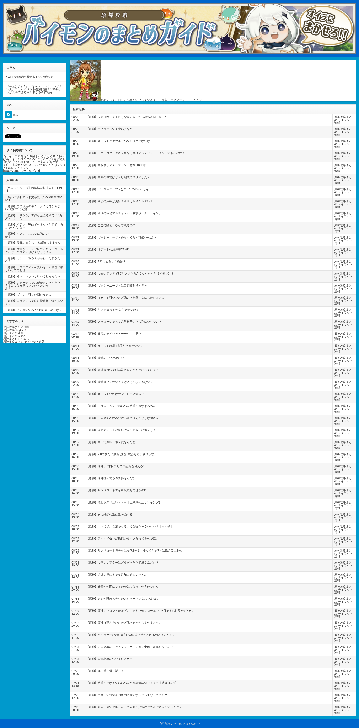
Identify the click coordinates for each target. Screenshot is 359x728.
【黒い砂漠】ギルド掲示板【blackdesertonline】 (34, 198)
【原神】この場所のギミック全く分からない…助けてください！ (32, 207)
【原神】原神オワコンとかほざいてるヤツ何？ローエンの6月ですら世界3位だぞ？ (140, 611)
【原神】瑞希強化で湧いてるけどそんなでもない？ (119, 382)
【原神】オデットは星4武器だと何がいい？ (114, 346)
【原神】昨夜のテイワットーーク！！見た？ (115, 334)
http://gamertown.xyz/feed (21, 171)
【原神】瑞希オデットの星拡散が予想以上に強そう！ (121, 430)
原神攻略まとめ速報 (16, 327)
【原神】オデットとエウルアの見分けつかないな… (119, 141)
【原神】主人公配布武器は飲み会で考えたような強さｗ (122, 418)
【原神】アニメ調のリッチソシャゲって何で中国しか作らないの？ (129, 647)
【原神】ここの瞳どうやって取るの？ (110, 225)
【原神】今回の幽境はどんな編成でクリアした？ (118, 177)
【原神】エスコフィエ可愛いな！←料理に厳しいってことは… (34, 268)
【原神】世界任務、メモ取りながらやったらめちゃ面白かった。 (128, 117)
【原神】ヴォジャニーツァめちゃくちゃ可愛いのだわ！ (122, 237)
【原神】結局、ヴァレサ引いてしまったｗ (32, 276)
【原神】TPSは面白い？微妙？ (106, 261)
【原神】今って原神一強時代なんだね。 (112, 442)
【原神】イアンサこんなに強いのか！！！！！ (27, 235)
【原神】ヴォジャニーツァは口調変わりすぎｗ (116, 285)
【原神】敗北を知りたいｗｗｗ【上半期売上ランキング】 (124, 502)
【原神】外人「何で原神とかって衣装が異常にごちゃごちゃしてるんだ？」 (135, 707)
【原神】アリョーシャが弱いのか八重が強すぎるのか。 (122, 406)
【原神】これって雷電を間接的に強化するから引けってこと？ (126, 695)
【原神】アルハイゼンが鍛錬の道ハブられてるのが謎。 (122, 538)
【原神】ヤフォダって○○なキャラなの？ (112, 309)
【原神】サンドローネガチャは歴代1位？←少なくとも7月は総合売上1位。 (135, 550)
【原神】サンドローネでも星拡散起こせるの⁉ (116, 490)
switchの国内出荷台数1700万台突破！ (31, 77)
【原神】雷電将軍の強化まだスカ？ (109, 659)
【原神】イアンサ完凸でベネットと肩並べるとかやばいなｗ (34, 225)
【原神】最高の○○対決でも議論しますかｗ (33, 243)
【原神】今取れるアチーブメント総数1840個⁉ (116, 165)
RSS (15, 115)
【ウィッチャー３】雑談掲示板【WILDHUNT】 (33, 189)
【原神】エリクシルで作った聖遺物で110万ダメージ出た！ (33, 216)
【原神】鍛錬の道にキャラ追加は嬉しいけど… (116, 574)
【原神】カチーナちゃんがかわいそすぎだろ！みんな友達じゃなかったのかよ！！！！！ (32, 285)
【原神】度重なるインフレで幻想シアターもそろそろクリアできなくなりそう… (34, 250)
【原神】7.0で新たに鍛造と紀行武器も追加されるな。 (121, 454)
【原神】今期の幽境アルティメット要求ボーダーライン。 (124, 213)
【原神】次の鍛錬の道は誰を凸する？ (110, 514)
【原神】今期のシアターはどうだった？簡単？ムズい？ (122, 562)
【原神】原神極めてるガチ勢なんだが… (112, 478)
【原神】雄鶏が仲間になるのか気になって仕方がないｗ (122, 586)
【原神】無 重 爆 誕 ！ (105, 671)
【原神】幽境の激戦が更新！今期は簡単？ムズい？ (119, 201)
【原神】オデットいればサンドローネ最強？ (115, 394)
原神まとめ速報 (13, 333)
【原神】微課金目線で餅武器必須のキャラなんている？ (122, 370)
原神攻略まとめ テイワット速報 (343, 120)
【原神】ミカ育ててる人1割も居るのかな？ (33, 310)
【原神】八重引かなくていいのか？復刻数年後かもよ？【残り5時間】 (132, 683)
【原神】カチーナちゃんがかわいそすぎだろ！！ (32, 259)
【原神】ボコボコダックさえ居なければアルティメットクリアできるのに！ (135, 153)
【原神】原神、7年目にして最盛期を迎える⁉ (115, 466)
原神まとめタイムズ (16, 339)
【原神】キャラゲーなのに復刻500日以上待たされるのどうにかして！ (132, 635)
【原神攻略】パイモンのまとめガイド (179, 723)
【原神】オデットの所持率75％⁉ (107, 249)
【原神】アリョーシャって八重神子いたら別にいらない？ (124, 322)
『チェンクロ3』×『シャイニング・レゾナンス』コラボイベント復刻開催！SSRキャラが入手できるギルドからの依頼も (34, 89)
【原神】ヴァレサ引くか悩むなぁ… (28, 295)
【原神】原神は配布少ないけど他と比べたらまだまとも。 (124, 623)
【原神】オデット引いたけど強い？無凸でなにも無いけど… (125, 297)
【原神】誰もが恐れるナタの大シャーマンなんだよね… (122, 599)
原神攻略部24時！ (15, 330)
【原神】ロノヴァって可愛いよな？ (109, 129)
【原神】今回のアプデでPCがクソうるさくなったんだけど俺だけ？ (130, 273)
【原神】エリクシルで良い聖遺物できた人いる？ (34, 302)
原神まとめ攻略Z (14, 336)
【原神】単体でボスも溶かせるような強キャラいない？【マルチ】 (129, 526)
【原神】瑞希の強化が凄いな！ (106, 358)
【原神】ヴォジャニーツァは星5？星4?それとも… (118, 189)
